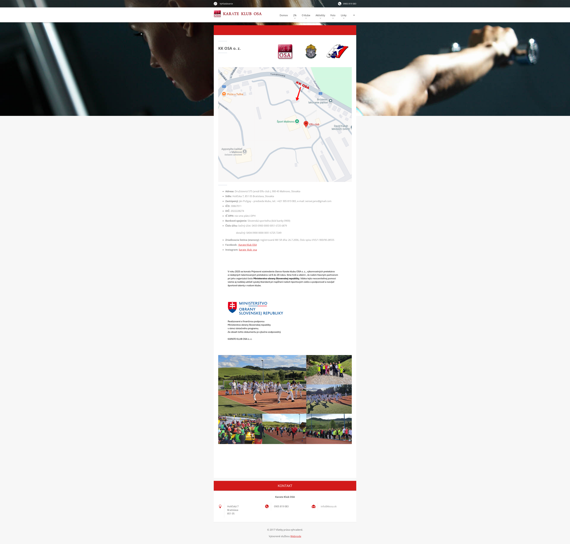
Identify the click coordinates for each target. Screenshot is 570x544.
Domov (284, 15)
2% (294, 15)
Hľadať (215, 3)
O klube (306, 15)
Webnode (295, 536)
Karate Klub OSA (247, 244)
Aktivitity (320, 15)
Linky (343, 15)
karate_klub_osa (248, 249)
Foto (332, 15)
